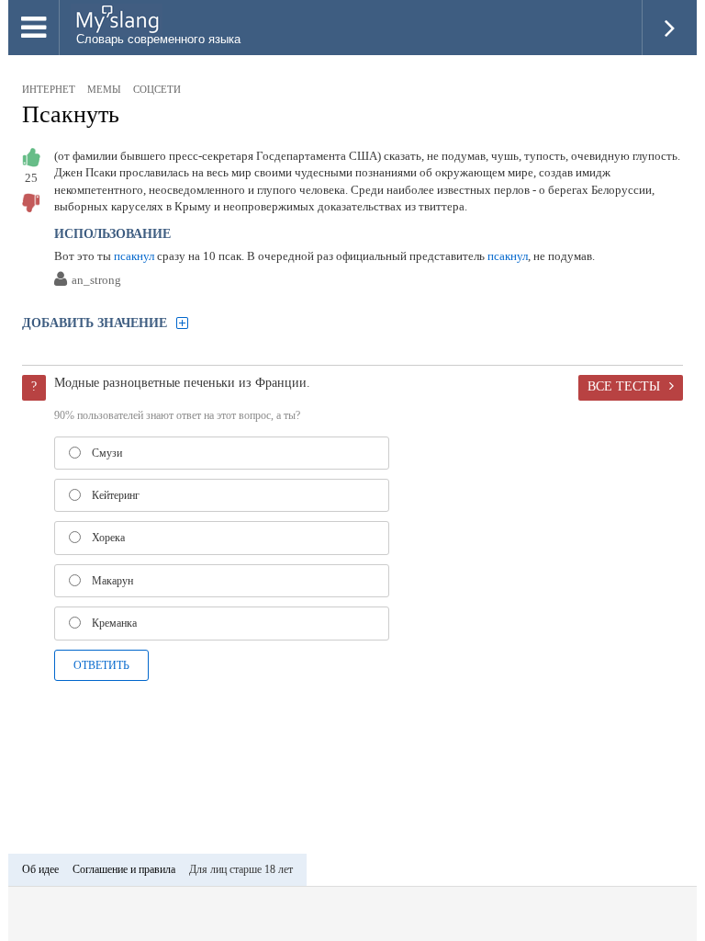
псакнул (134, 256)
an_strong (96, 281)
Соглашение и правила (124, 869)
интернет (48, 89)
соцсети (157, 89)
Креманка (114, 623)
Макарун (112, 580)
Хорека (108, 537)
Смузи (107, 453)
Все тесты (624, 386)
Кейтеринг (116, 495)
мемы (104, 89)
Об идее (40, 869)
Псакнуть (70, 114)
